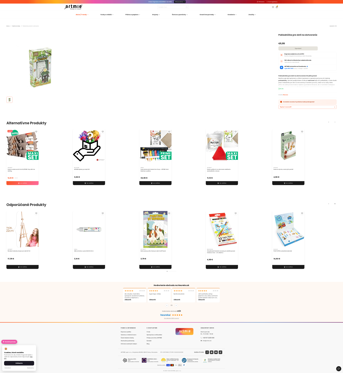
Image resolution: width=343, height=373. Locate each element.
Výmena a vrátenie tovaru (128, 335)
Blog (148, 343)
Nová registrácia (272, 2)
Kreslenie (231, 15)
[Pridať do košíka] (22, 183)
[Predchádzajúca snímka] (9, 148)
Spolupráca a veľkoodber (154, 335)
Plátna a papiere (131, 15)
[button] (168, 271)
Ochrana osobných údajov (129, 343)
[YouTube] (216, 352)
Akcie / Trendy (81, 15)
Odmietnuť (7, 368)
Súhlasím (19, 363)
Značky (251, 15)
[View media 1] (9, 100)
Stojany (155, 15)
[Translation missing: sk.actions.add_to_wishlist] (36, 131)
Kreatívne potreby (207, 15)
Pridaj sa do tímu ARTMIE (154, 338)
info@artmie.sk (207, 340)
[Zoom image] (40, 68)
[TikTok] (220, 352)
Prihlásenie (261, 2)
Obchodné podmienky (127, 341)
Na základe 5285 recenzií (171, 318)
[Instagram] (211, 352)
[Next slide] (334, 203)
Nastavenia (30, 368)
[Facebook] (207, 352)
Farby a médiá (106, 15)
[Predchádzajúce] (166, 305)
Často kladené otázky (127, 338)
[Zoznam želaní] (273, 7)
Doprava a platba (126, 332)
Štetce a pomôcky (179, 15)
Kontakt (149, 341)
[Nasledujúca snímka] (35, 148)
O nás (148, 332)
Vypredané (298, 48)
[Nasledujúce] (176, 305)
